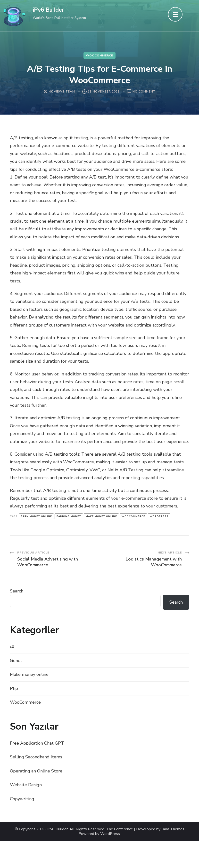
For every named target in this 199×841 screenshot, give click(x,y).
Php (14, 688)
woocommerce (133, 516)
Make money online (101, 516)
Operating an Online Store (36, 771)
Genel (16, 660)
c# (12, 646)
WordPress (110, 834)
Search (16, 591)
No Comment (144, 91)
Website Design (26, 785)
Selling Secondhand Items (36, 757)
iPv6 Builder (48, 10)
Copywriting (22, 799)
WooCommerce (99, 55)
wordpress (159, 516)
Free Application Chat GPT (37, 743)
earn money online (36, 516)
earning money (69, 516)
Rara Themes (172, 829)
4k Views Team (62, 91)
